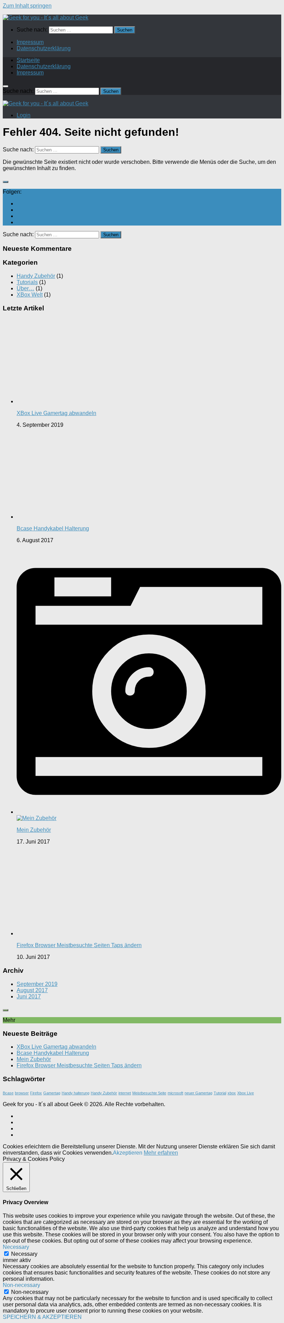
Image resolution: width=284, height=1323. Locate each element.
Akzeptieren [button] (127, 1153)
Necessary (24, 1254)
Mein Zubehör (34, 830)
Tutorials (27, 282)
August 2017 (32, 990)
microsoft (175, 1093)
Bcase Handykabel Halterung (53, 528)
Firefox (36, 1093)
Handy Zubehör (36, 276)
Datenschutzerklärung (44, 48)
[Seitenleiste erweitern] (5, 182)
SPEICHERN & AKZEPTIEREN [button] (42, 1317)
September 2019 (37, 984)
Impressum (30, 42)
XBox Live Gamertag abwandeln (56, 413)
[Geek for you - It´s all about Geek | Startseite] (45, 17)
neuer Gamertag (198, 1093)
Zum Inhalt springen (27, 6)
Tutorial (220, 1093)
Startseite (28, 60)
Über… (25, 288)
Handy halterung (75, 1093)
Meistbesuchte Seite (149, 1093)
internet (124, 1093)
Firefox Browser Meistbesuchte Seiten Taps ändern (79, 945)
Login (23, 115)
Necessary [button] (16, 1247)
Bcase (8, 1093)
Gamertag (51, 1093)
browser (22, 1093)
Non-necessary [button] (21, 1285)
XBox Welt (30, 295)
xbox (232, 1093)
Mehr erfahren (161, 1153)
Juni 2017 (29, 996)
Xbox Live (245, 1093)
